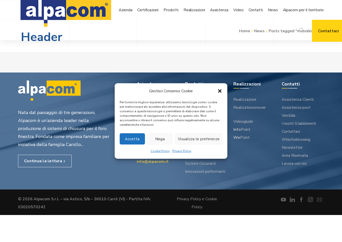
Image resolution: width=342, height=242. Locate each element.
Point (241, 129)
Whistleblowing (296, 139)
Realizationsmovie (249, 107)
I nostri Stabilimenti (299, 123)
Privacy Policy (181, 151)
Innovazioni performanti (205, 171)
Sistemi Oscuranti (200, 163)
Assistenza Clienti (298, 99)
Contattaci (291, 131)
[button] (219, 91)
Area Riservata (295, 155)
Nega (160, 139)
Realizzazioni (244, 99)
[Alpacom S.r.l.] (66, 14)
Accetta (132, 139)
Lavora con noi (294, 163)
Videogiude (243, 121)
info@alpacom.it (152, 161)
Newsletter (292, 147)
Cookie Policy (160, 151)
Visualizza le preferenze (199, 139)
